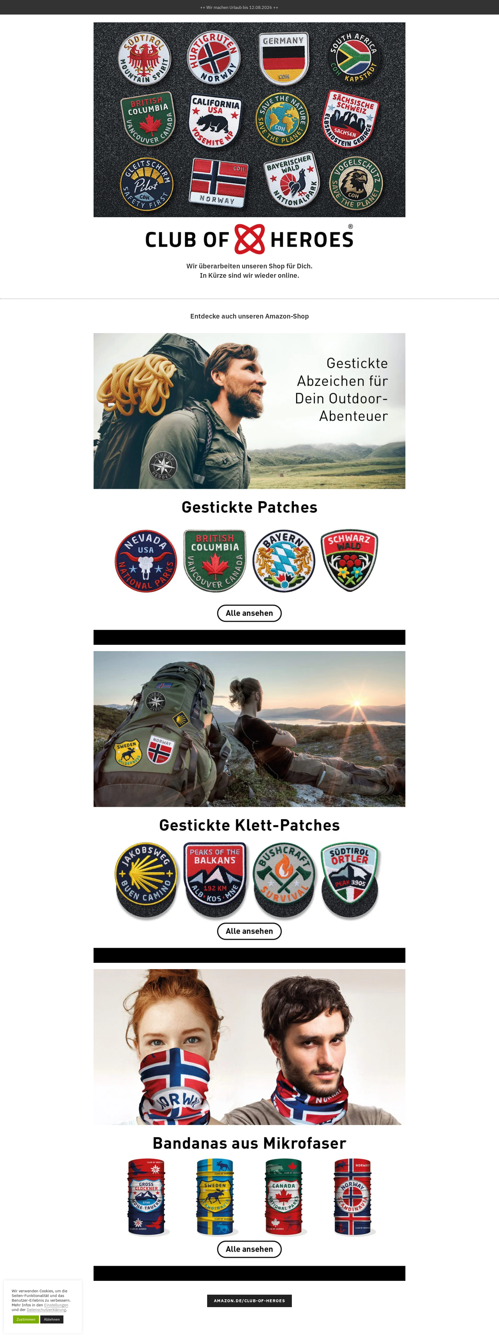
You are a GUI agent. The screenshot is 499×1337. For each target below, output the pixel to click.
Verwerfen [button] (289, 7)
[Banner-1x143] (249, 489)
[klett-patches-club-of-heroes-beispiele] (249, 119)
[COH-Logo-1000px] (249, 239)
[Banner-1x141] (249, 807)
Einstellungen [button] (56, 1304)
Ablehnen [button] (52, 1319)
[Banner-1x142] (249, 1125)
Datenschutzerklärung (46, 1309)
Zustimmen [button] (26, 1319)
